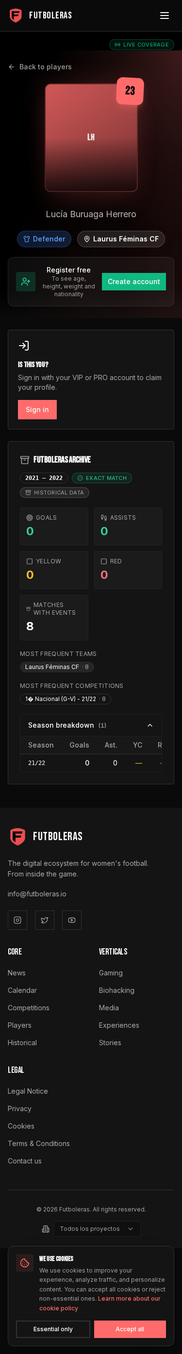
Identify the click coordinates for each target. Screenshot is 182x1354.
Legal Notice (28, 1091)
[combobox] (97, 1229)
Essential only (53, 1329)
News (17, 973)
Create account (134, 281)
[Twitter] (44, 920)
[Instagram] (17, 920)
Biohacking (116, 990)
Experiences (119, 1025)
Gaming (111, 973)
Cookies (21, 1126)
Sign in (37, 409)
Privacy (20, 1108)
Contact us (25, 1161)
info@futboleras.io (37, 894)
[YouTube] (72, 920)
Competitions (29, 1008)
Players (20, 1025)
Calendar (22, 990)
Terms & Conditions (39, 1143)
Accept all (130, 1329)
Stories (110, 1042)
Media (109, 1008)
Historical (22, 1042)
